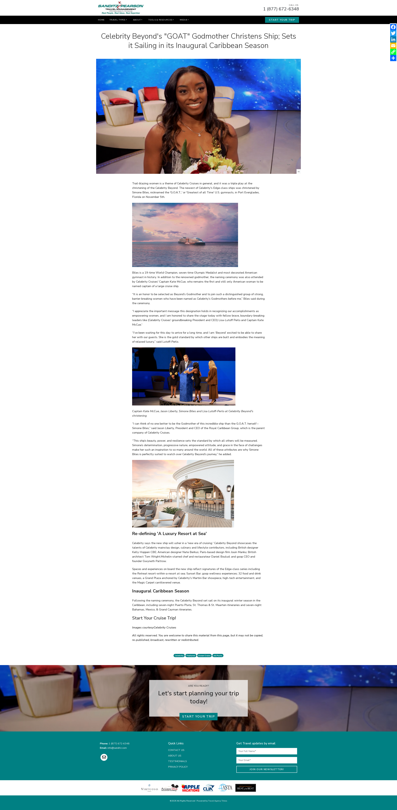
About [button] (137, 19)
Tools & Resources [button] (160, 19)
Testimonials (177, 761)
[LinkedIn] (393, 39)
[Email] (393, 46)
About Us (174, 755)
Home (101, 19)
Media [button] (183, 19)
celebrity (179, 655)
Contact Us (176, 750)
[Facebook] (393, 27)
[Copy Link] (393, 52)
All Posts (218, 655)
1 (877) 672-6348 (281, 9)
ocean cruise (204, 655)
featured (191, 655)
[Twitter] (393, 33)
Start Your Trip (282, 20)
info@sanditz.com (117, 748)
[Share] (393, 58)
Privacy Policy (178, 767)
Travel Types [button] (117, 19)
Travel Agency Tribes (217, 800)
